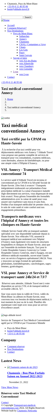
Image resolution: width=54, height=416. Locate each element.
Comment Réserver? (17, 28)
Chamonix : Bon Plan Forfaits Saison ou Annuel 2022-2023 (26, 374)
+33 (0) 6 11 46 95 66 (17, 6)
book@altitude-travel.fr (18, 9)
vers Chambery (26, 66)
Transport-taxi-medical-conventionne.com (18, 406)
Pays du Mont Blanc (23, 33)
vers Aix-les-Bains (28, 60)
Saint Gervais (25, 55)
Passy (22, 52)
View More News (9, 387)
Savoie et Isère (20, 58)
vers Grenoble (26, 69)
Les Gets (23, 50)
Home (10, 99)
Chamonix (24, 41)
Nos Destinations (15, 31)
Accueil (11, 25)
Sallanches (24, 36)
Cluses (22, 47)
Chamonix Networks (27, 410)
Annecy (23, 39)
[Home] (5, 20)
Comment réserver (16, 346)
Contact (11, 77)
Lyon (15, 71)
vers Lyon (24, 74)
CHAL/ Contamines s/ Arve (32, 44)
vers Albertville (26, 63)
